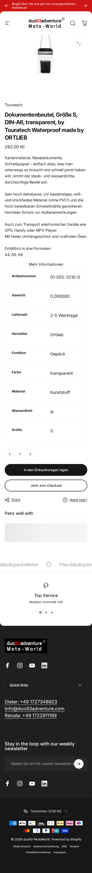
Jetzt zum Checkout (46, 485)
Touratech (13, 104)
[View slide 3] (51, 612)
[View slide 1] (40, 612)
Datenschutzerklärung (46, 846)
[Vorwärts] (85, 5)
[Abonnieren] (79, 764)
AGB (64, 846)
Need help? (78, 500)
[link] (31, 716)
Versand (74, 846)
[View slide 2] (46, 612)
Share (15, 500)
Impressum (60, 852)
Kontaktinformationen (38, 852)
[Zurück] (6, 5)
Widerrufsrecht (21, 846)
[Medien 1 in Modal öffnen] (79, 43)
